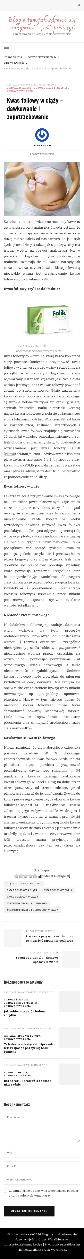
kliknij (10, 454)
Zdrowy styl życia (20, 91)
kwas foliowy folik (58, 890)
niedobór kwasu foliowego (27, 903)
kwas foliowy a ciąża (22, 890)
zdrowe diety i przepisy (51, 87)
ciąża (10, 883)
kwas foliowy (31, 883)
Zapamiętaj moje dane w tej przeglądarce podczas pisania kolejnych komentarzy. (44, 1193)
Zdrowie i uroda (29, 1035)
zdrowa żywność (19, 87)
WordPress (58, 1249)
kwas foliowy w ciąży (22, 896)
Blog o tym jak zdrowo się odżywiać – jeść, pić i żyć (42, 24)
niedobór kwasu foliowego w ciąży (32, 910)
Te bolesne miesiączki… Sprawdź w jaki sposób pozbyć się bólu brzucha (29, 1048)
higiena (9, 1035)
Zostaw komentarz (42, 154)
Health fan (42, 145)
